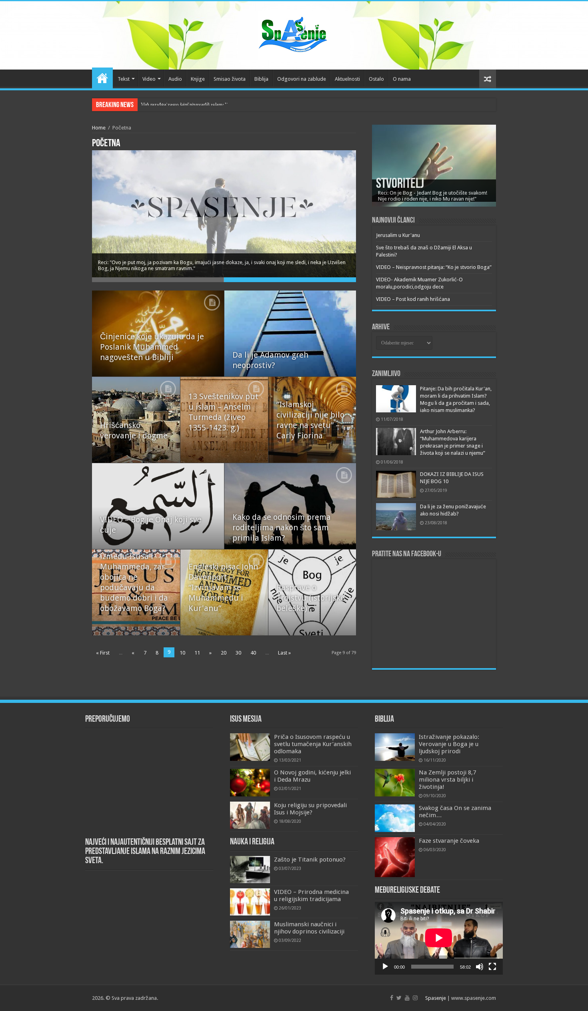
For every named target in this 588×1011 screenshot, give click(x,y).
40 (253, 653)
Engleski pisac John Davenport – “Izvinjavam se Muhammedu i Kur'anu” (223, 587)
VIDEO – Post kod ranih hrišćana (413, 299)
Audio (175, 79)
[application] (439, 938)
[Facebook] (391, 998)
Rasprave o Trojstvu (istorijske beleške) (310, 598)
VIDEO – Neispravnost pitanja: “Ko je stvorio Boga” (434, 267)
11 (197, 653)
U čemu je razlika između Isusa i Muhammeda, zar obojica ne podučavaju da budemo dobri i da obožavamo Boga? (134, 577)
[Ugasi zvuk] (480, 967)
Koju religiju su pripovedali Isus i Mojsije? (310, 809)
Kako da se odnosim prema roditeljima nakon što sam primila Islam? (281, 527)
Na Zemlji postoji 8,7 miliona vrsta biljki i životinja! (447, 779)
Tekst (124, 79)
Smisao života (230, 79)
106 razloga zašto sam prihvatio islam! (182, 104)
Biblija (261, 79)
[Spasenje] (294, 34)
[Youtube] (407, 998)
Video (149, 79)
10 (182, 653)
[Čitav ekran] (492, 967)
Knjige (198, 79)
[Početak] (385, 967)
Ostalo (376, 79)
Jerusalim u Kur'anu (398, 235)
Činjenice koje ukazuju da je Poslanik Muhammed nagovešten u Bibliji (152, 347)
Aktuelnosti (347, 79)
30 (238, 653)
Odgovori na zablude (301, 79)
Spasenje (435, 998)
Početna (102, 78)
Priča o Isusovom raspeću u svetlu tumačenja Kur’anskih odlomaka (313, 744)
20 (223, 653)
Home (99, 128)
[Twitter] (399, 998)
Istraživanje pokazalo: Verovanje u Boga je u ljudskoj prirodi (449, 744)
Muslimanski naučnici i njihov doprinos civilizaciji (309, 928)
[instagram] (415, 998)
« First (103, 653)
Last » (284, 653)
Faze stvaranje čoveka (449, 840)
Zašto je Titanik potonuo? (310, 859)
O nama (402, 79)
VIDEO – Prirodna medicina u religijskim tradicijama (311, 895)
